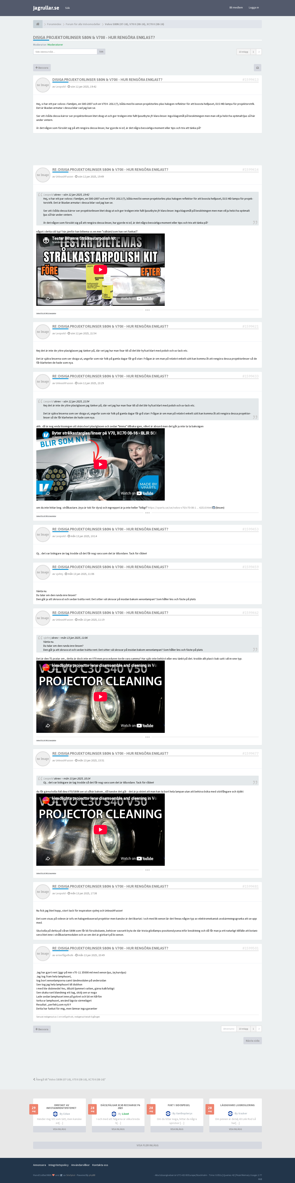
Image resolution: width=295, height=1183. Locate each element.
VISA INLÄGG (59, 1129)
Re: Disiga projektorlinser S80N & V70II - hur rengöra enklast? (110, 169)
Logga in (254, 7)
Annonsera (39, 1165)
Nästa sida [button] (252, 1040)
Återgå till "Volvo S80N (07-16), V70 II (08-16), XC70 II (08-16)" (70, 1079)
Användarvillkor (80, 1165)
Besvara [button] (43, 67)
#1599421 (250, 326)
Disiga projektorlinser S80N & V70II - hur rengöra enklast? (94, 37)
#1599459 (250, 567)
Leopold (61, 86)
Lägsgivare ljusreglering (237, 1105)
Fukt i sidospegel (179, 1105)
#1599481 (250, 886)
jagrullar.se (46, 8)
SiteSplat (70, 1175)
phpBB (92, 1175)
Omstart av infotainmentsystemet (61, 1107)
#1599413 (250, 80)
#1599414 (250, 169)
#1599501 (250, 948)
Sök (67, 8)
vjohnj (59, 574)
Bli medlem (236, 7)
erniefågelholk (64, 955)
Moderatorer (55, 44)
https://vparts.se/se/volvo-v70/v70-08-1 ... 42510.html (180, 507)
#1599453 (250, 529)
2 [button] (258, 51)
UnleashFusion (64, 176)
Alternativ (228, 1028)
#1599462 (250, 613)
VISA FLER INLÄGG (148, 1145)
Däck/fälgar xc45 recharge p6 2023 (120, 1107)
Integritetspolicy (59, 1165)
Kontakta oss (100, 1165)
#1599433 (250, 376)
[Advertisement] (150, 1060)
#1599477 (250, 753)
